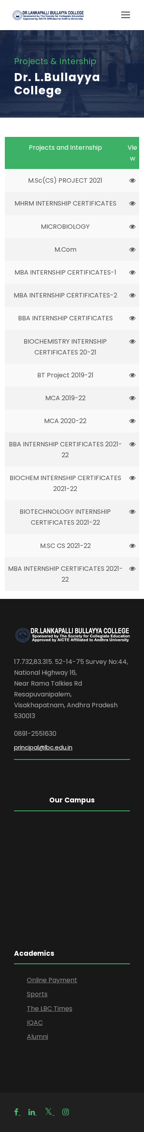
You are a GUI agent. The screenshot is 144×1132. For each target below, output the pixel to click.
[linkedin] (32, 1112)
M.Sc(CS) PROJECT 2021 (65, 180)
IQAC (35, 1022)
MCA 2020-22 (65, 421)
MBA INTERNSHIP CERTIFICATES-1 (65, 272)
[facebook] (17, 1112)
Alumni (37, 1036)
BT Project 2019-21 (65, 375)
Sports (37, 994)
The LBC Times (49, 1008)
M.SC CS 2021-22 (65, 545)
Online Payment (52, 980)
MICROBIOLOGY (65, 226)
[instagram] (65, 1112)
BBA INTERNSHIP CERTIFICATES (65, 318)
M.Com (65, 249)
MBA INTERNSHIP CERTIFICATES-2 (65, 295)
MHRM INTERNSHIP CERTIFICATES (65, 203)
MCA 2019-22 (65, 398)
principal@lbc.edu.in (43, 747)
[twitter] (49, 1112)
